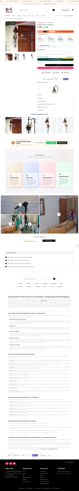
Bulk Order (42, 477)
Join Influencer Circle (44, 481)
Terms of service (37, 488)
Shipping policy (46, 488)
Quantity (39, 62)
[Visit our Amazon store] (43, 455)
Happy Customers (44, 473)
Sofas (28, 15)
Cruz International (44, 300)
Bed (33, 15)
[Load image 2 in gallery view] (16, 57)
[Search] (54, 279)
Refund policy (22, 488)
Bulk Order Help (63, 142)
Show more (39, 94)
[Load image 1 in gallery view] (9, 57)
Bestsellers (7, 15)
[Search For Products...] (54, 10)
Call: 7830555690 (40, 142)
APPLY (71, 52)
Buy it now (55, 68)
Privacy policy (29, 488)
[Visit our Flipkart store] (49, 455)
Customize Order (70, 56)
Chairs (37, 15)
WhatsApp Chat (52, 142)
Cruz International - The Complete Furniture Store (49, 448)
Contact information (55, 488)
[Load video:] (59, 214)
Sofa (24, 471)
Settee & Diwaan (26, 481)
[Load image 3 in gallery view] (24, 57)
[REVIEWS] (78, 245)
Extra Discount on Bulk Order (43, 56)
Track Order (42, 471)
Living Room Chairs (27, 477)
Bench (13, 15)
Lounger (24, 479)
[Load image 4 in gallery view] (31, 57)
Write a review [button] (49, 240)
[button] (72, 10)
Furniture (43, 15)
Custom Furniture (43, 479)
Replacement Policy (44, 483)
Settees (19, 15)
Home (6, 18)
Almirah (24, 473)
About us (42, 475)
